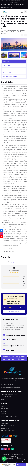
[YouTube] (1, 236)
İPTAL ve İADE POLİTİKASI (8, 430)
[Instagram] (1, 233)
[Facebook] (1, 230)
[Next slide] (24, 55)
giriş (12, 262)
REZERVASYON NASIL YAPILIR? (9, 416)
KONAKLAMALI (5, 408)
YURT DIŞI (3, 414)
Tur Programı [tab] (6, 65)
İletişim (3, 399)
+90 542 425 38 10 (6, 397)
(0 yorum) (22, 307)
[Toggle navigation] (22, 12)
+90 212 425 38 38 (11, 339)
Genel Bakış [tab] (6, 61)
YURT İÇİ (3, 411)
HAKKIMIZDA (16, 4)
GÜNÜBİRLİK (4, 406)
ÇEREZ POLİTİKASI (6, 428)
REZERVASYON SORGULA (7, 7)
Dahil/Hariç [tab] (6, 69)
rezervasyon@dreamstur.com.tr (13, 346)
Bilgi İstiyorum (15, 311)
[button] (25, 35)
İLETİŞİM (22, 4)
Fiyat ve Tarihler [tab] (7, 73)
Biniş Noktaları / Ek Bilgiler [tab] (10, 76)
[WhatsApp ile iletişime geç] (4, 459)
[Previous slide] (3, 55)
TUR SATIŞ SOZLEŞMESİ (7, 425)
